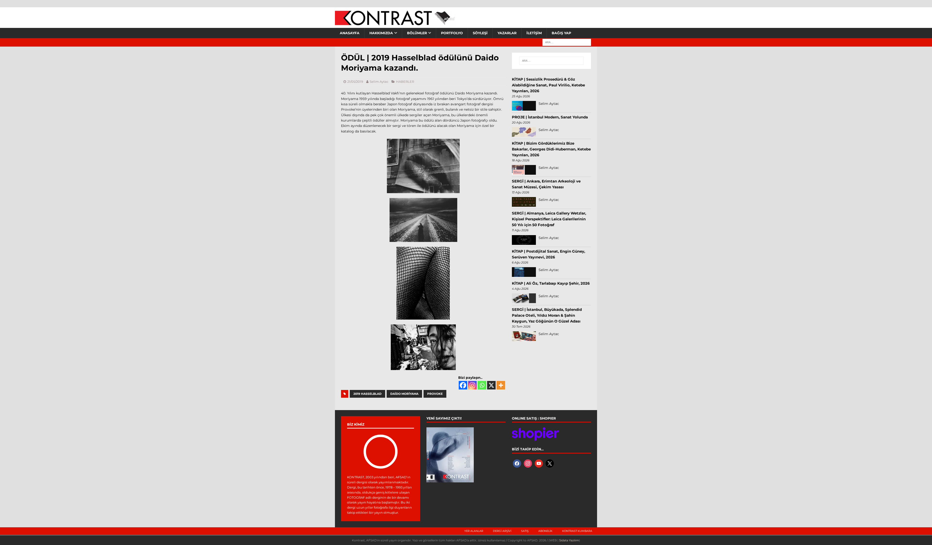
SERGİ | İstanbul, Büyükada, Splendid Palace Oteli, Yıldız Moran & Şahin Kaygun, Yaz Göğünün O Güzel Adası (547, 315)
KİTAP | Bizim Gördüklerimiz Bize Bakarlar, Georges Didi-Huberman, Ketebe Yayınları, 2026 (551, 149)
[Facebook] (463, 385)
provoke (435, 394)
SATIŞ (525, 531)
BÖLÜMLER (417, 33)
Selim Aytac (379, 81)
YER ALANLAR (473, 531)
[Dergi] (395, 23)
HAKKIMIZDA (381, 33)
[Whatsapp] (482, 385)
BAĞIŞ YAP (561, 33)
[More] (501, 385)
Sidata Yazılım (569, 540)
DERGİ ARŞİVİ (502, 531)
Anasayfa (349, 33)
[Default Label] (539, 463)
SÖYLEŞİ (480, 33)
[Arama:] (566, 42)
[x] (550, 463)
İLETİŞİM (534, 33)
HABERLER (405, 81)
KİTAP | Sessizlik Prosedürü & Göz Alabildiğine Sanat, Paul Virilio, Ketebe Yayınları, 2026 (548, 85)
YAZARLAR (507, 33)
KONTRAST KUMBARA (577, 531)
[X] (491, 385)
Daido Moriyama (404, 394)
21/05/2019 (355, 81)
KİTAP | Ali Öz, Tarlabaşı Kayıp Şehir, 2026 (551, 283)
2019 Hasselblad (367, 394)
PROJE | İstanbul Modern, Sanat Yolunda (550, 117)
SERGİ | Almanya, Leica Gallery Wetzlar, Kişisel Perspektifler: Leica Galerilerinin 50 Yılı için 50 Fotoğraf (549, 219)
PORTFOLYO (452, 33)
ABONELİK (545, 531)
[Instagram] (472, 385)
